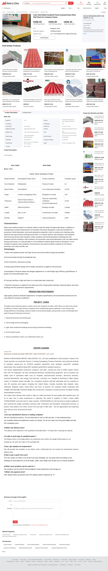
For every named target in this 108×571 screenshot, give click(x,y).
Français (33, 561)
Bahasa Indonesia (98, 561)
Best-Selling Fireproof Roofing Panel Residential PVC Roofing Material (99, 128)
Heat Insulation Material (33, 544)
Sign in (104, 4)
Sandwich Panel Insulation (41, 548)
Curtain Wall (33, 534)
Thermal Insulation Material (49, 544)
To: (11, 504)
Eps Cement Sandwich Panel (9, 536)
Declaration (70, 564)
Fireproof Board (6, 534)
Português (27, 561)
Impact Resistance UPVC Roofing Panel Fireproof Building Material (99, 140)
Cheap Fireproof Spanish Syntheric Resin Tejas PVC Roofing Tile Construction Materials (99, 164)
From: (10, 501)
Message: (9, 508)
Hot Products (15, 559)
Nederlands (57, 561)
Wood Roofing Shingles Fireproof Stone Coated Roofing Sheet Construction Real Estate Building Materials (99, 187)
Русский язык (40, 561)
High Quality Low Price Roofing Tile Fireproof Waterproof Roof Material (99, 176)
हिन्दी (75, 561)
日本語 (71, 561)
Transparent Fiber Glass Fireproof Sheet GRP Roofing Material (99, 152)
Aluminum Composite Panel (20, 534)
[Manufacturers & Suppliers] (10, 3)
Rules (105, 8)
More (84, 33)
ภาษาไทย (80, 561)
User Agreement (62, 564)
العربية (62, 561)
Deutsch (51, 561)
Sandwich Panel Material (10, 548)
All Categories (7, 8)
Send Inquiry (44, 38)
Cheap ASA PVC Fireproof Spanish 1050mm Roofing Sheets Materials (99, 223)
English (17, 561)
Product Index (81, 559)
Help (78, 8)
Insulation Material (19, 544)
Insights (94, 559)
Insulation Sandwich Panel (45, 534)
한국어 (66, 561)
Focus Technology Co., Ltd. (43, 564)
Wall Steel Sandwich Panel (25, 548)
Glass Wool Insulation (64, 544)
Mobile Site (88, 559)
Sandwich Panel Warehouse (62, 534)
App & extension (87, 8)
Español (22, 561)
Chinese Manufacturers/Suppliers (35, 559)
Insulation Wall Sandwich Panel (59, 548)
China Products (23, 559)
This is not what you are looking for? (21, 525)
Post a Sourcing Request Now (39, 525)
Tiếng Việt (90, 561)
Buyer (70, 8)
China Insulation (8, 544)
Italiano (46, 561)
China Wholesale (47, 559)
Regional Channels (73, 559)
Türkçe (84, 561)
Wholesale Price (56, 559)
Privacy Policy (77, 564)
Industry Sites (64, 559)
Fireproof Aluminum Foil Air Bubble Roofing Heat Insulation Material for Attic (99, 211)
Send (15, 522)
